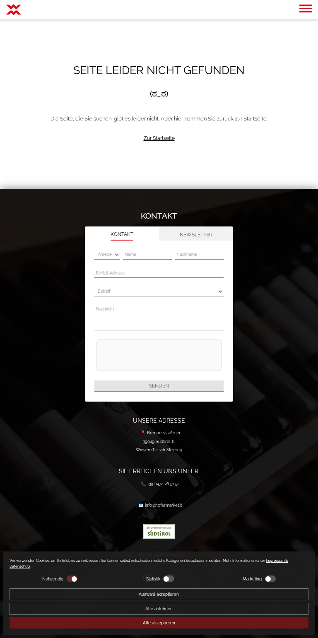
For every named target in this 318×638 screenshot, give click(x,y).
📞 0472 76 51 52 (160, 483)
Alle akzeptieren (159, 623)
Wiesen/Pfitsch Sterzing (159, 449)
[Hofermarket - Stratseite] (13, 9)
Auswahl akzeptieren (159, 594)
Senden (159, 386)
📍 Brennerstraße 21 (160, 432)
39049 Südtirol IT (159, 441)
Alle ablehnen (159, 609)
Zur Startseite (159, 138)
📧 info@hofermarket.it (160, 505)
